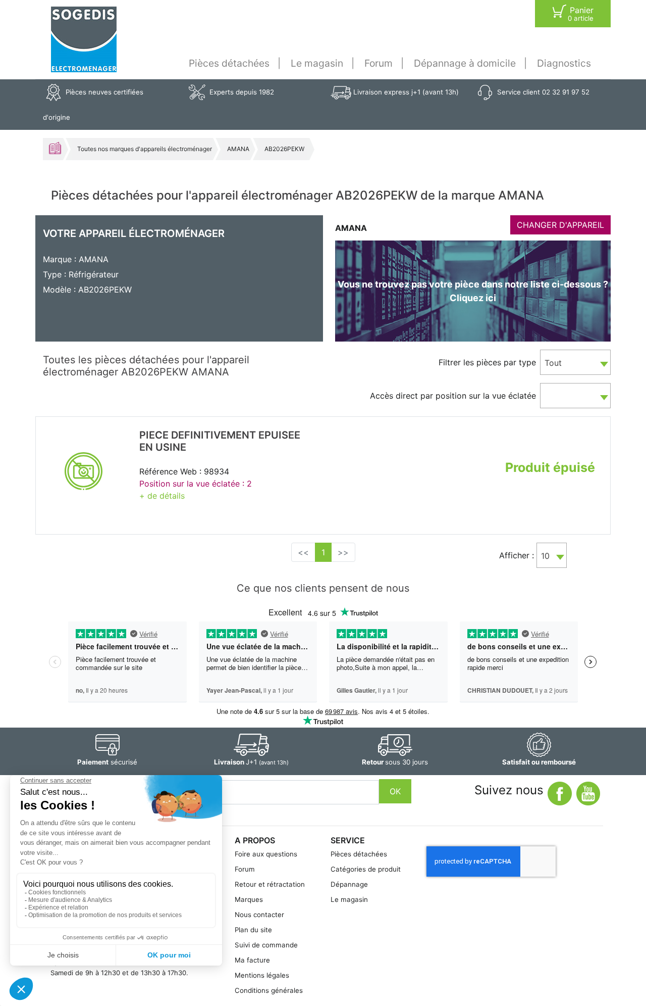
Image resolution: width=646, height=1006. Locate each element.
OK (395, 791)
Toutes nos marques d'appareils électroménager (144, 149)
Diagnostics (564, 63)
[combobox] (575, 362)
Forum (378, 63)
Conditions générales (269, 990)
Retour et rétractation (270, 884)
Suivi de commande (266, 945)
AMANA (238, 149)
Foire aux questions (266, 854)
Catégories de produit (366, 869)
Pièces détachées (229, 63)
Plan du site (253, 930)
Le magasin (317, 63)
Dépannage (349, 884)
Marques (249, 899)
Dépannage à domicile (465, 63)
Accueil (55, 148)
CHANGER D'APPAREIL (560, 225)
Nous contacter (259, 915)
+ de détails (162, 496)
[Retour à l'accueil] (84, 39)
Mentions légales (262, 975)
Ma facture (252, 960)
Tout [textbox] (553, 363)
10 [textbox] (545, 556)
